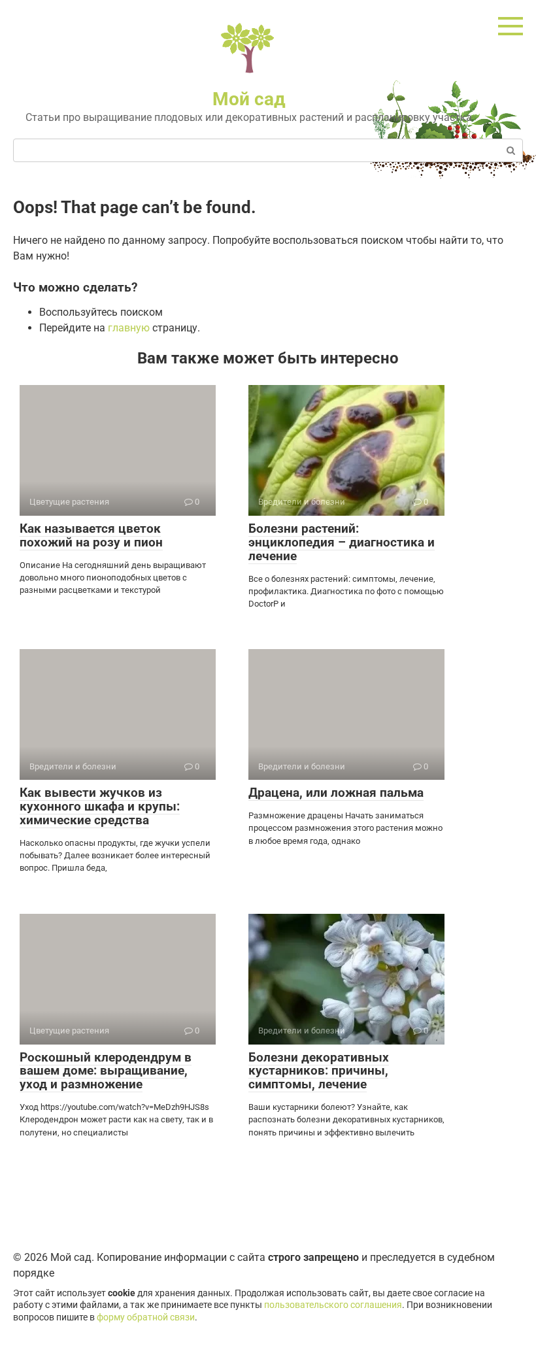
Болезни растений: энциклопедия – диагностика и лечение (341, 542)
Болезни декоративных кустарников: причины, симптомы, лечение (318, 1071)
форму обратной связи (146, 1317)
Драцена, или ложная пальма (336, 792)
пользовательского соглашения (333, 1305)
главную (129, 328)
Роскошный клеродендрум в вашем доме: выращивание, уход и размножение (106, 1071)
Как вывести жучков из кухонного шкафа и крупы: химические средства (100, 806)
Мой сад (249, 99)
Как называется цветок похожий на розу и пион (91, 535)
